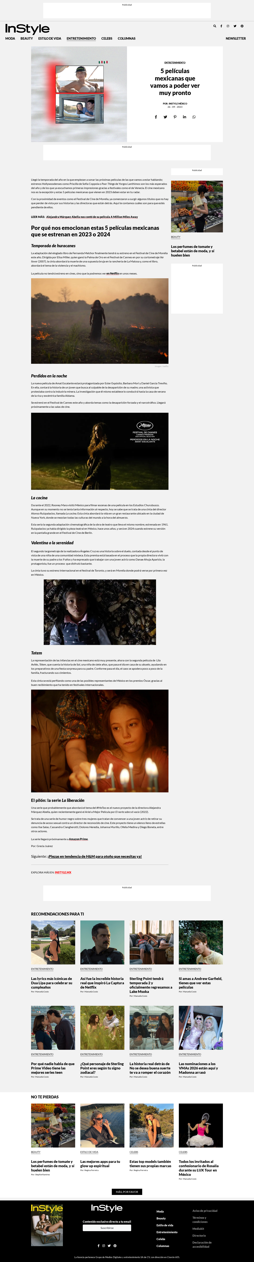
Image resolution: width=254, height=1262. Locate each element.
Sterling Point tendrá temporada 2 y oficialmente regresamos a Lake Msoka (151, 985)
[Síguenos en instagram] (228, 26)
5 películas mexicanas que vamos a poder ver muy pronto (175, 81)
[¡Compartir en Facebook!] (156, 117)
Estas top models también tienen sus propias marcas (150, 1163)
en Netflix (112, 273)
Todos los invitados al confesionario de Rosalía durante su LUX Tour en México (199, 1167)
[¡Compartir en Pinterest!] (175, 117)
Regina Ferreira (91, 1170)
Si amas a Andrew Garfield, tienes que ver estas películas (200, 982)
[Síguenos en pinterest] (242, 26)
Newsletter (236, 38)
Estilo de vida (49, 38)
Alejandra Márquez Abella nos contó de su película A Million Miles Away (92, 216)
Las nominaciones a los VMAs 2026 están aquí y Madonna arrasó (198, 1067)
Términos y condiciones (200, 1219)
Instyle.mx (63, 872)
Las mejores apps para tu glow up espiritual (100, 1163)
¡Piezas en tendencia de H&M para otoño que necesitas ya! (95, 856)
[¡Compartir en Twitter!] (165, 117)
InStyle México (178, 103)
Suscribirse (107, 1227)
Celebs (106, 38)
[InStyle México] (28, 29)
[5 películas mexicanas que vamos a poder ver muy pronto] (79, 94)
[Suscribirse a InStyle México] (47, 1224)
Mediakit (198, 1228)
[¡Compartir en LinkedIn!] (184, 117)
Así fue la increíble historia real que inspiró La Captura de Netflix (102, 982)
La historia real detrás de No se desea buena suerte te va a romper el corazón (150, 1067)
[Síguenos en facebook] (221, 26)
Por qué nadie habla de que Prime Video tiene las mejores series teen (52, 1067)
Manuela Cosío (42, 991)
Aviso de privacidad (204, 1210)
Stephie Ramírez (42, 1174)
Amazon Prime (78, 839)
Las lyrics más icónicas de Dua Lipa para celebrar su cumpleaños (51, 982)
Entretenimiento (81, 38)
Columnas (126, 38)
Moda (10, 38)
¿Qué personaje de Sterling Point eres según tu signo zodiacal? (102, 1067)
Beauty (27, 38)
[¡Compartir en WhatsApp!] (194, 117)
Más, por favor (127, 1191)
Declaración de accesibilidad (202, 1244)
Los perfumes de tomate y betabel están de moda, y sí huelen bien (192, 250)
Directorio (199, 1235)
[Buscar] (214, 26)
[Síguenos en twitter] (235, 26)
